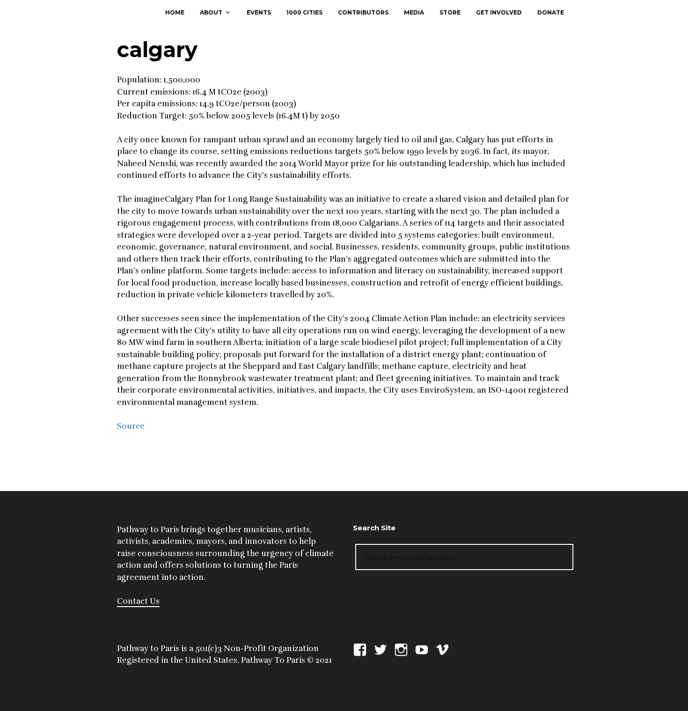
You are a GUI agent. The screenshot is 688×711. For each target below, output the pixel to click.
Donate (550, 12)
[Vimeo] (442, 648)
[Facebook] (360, 648)
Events (259, 12)
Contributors (363, 12)
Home (174, 12)
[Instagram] (401, 648)
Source (131, 426)
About (211, 12)
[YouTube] (422, 648)
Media (414, 12)
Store (450, 12)
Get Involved (499, 12)
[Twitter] (380, 648)
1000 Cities (304, 12)
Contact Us (138, 601)
